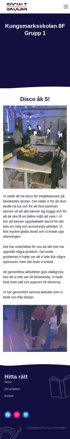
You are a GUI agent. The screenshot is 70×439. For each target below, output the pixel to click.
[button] (65, 6)
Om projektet (12, 388)
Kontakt (8, 395)
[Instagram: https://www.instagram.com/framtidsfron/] (16, 414)
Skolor (8, 381)
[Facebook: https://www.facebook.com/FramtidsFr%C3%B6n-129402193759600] (7, 414)
